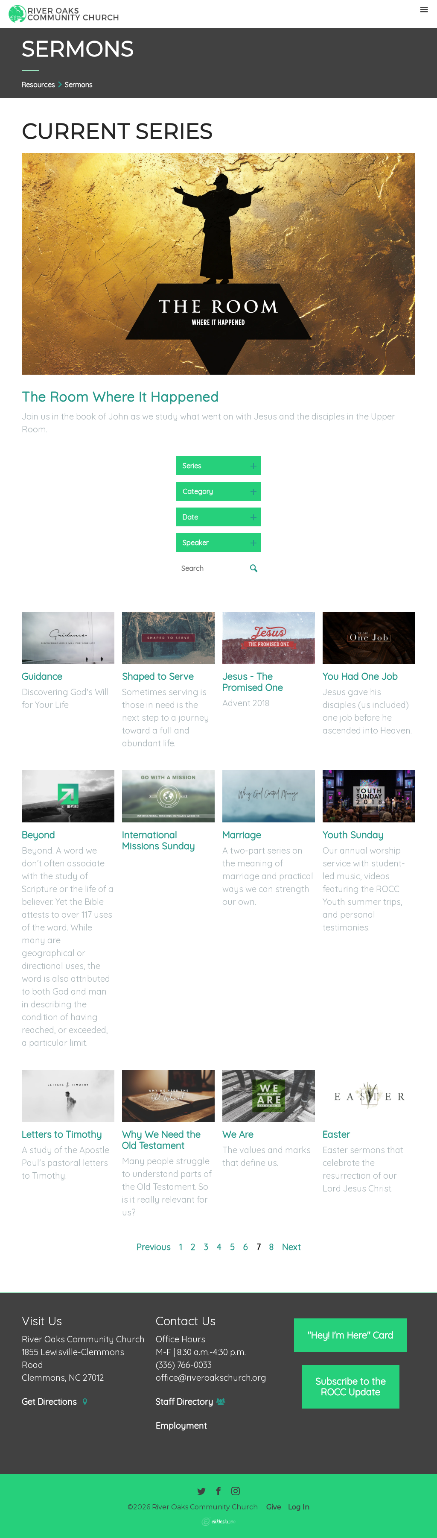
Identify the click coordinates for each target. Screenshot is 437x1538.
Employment (181, 1426)
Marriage (241, 835)
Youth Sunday (353, 835)
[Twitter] (201, 1492)
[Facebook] (218, 1492)
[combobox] (218, 465)
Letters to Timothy (62, 1134)
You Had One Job (360, 676)
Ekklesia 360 (218, 1521)
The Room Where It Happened (120, 396)
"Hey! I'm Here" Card (350, 1335)
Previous (154, 1247)
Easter (336, 1134)
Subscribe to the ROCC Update (350, 1386)
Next (291, 1247)
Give (273, 1507)
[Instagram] (235, 1492)
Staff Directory (184, 1402)
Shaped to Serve (158, 676)
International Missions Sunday (158, 840)
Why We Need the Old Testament (161, 1139)
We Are (237, 1134)
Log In (298, 1507)
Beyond (38, 835)
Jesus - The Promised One (252, 681)
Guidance (42, 676)
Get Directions (50, 1402)
